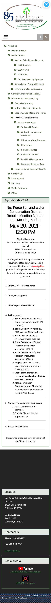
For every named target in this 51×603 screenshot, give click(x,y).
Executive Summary (24, 103)
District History (18, 50)
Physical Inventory (27, 122)
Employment (17, 178)
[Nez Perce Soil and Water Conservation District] (25, 17)
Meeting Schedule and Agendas (29, 60)
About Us (12, 45)
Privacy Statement (31, 596)
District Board (18, 55)
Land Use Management (32, 159)
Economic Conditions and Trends (30, 112)
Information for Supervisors (28, 88)
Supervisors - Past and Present (29, 84)
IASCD (14, 192)
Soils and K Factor (29, 127)
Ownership (26, 144)
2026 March (23, 69)
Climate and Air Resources (33, 140)
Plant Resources (29, 149)
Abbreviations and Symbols (28, 108)
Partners (15, 183)
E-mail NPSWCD (12, 550)
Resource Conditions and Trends (30, 168)
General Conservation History (25, 93)
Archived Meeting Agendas (30, 79)
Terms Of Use (44, 596)
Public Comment (19, 188)
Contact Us (16, 173)
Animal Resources (29, 154)
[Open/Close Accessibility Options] (46, 4)
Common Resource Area (32, 164)
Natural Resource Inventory (24, 98)
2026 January (24, 65)
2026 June (22, 74)
